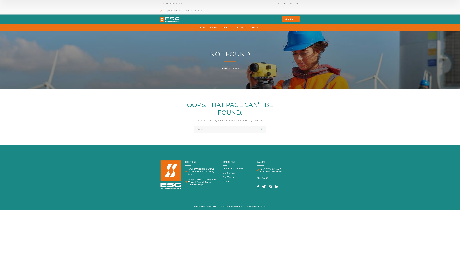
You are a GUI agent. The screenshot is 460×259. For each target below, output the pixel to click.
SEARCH (262, 129)
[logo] (170, 19)
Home (224, 68)
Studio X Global (258, 206)
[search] (278, 19)
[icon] (278, 3)
